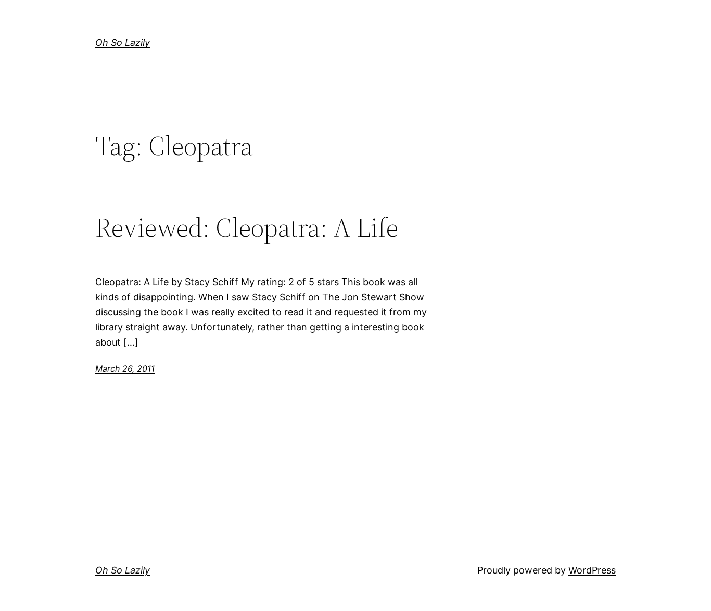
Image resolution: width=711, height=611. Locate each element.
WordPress (592, 570)
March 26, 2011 (125, 368)
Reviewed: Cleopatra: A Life (246, 227)
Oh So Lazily (122, 42)
